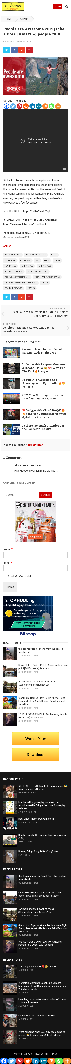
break (54, 255)
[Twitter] (13, 106)
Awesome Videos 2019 (36, 255)
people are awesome (37, 271)
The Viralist (27, 1054)
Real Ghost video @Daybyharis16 (36, 818)
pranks (31, 288)
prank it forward (13, 288)
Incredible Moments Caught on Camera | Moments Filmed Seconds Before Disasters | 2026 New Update (42, 986)
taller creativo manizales (27, 465)
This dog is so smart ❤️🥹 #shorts (37, 966)
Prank (45, 283)
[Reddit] (26, 106)
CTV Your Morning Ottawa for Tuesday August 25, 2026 (42, 396)
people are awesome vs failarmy (21, 283)
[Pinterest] (19, 106)
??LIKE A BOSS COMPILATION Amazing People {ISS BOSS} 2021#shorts (40, 943)
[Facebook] (6, 106)
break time (10, 260)
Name (8, 549)
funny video (27, 266)
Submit (10, 586)
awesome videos (13, 255)
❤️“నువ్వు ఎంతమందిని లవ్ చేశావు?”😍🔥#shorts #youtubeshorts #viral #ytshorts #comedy (45, 413)
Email (7, 562)
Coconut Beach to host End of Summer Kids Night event (42, 350)
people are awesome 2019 (17, 277)
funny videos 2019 (13, 271)
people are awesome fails (47, 277)
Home (9, 19)
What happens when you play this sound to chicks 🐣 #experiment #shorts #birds (41, 1033)
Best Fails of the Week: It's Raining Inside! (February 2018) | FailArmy (40, 313)
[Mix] (45, 106)
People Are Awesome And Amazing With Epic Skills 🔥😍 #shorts (43, 383)
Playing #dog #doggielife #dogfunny (38, 851)
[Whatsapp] (51, 106)
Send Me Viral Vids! (19, 576)
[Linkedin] (32, 106)
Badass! (24, 19)
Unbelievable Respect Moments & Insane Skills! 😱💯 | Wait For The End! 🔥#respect (44, 368)
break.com (25, 260)
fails (46, 260)
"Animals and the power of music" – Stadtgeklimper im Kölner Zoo (37, 911)
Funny (57, 260)
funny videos (44, 266)
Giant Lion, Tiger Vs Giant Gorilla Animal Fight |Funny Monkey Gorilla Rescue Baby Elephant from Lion (41, 701)
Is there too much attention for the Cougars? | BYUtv (43, 427)
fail (37, 260)
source (7, 246)
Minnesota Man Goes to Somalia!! (36, 1015)
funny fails (10, 266)
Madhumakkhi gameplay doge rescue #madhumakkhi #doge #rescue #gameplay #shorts (41, 805)
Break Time (9, 42)
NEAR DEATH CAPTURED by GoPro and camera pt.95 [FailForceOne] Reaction (39, 894)
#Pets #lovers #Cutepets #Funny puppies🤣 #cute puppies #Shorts (42, 788)
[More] (58, 106)
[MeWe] (39, 106)
